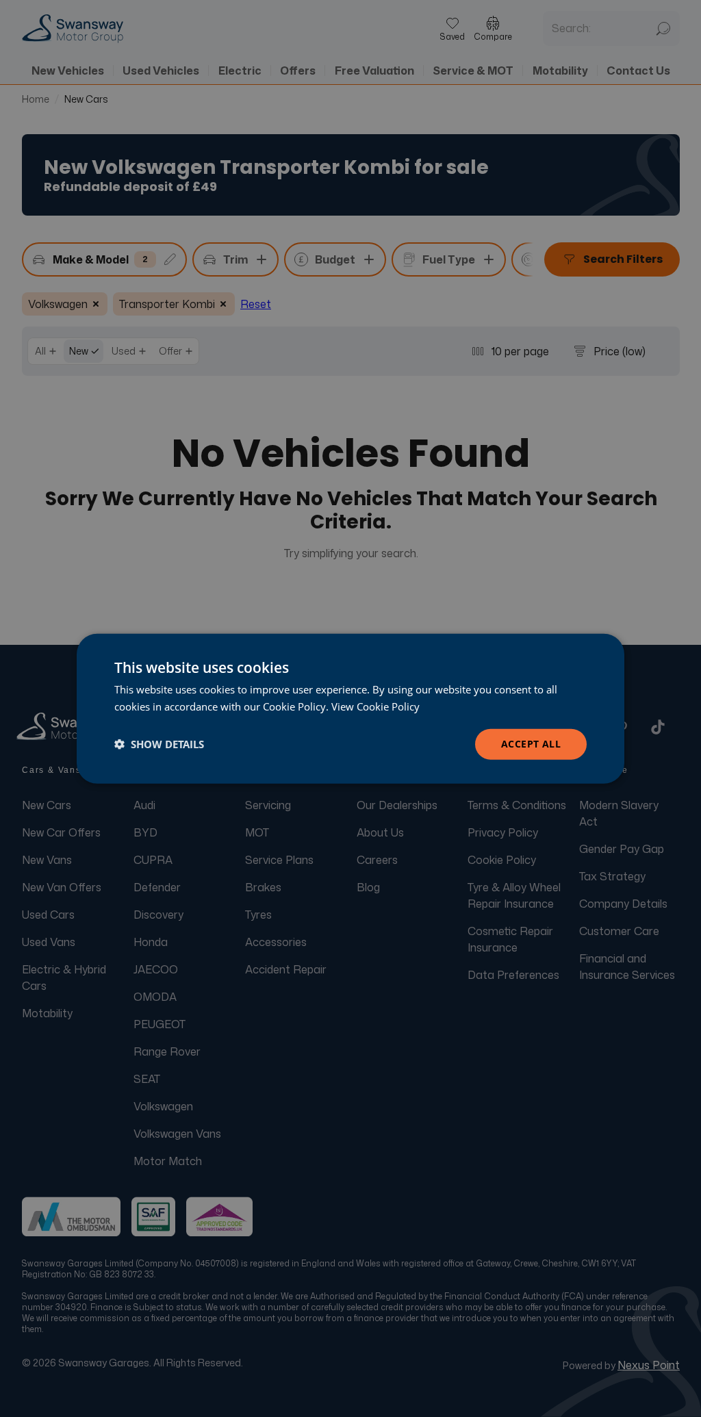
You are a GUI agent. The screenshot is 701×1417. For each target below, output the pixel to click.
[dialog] (350, 709)
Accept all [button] (531, 743)
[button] (159, 744)
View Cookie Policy (375, 706)
